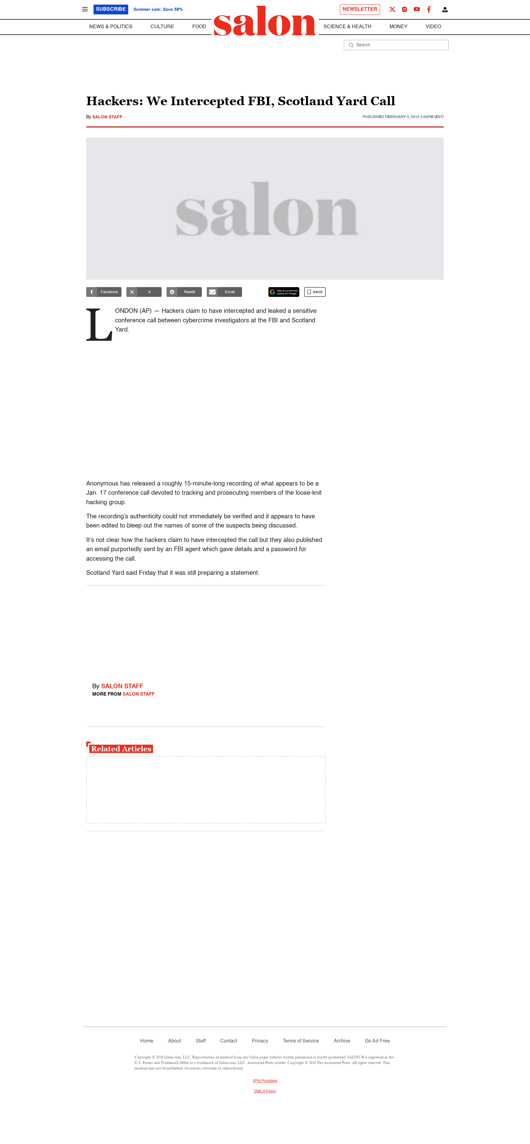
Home (146, 1041)
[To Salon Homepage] (265, 20)
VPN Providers (265, 1081)
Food (199, 27)
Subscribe (111, 9)
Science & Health (347, 27)
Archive (342, 1041)
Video (433, 27)
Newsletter (360, 9)
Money (399, 27)
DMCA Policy (265, 1091)
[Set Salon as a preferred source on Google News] (284, 292)
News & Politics (110, 27)
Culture (162, 27)
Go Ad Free (377, 1041)
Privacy (260, 1041)
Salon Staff (107, 117)
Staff (200, 1041)
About (174, 1041)
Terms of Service (301, 1041)
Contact (228, 1041)
